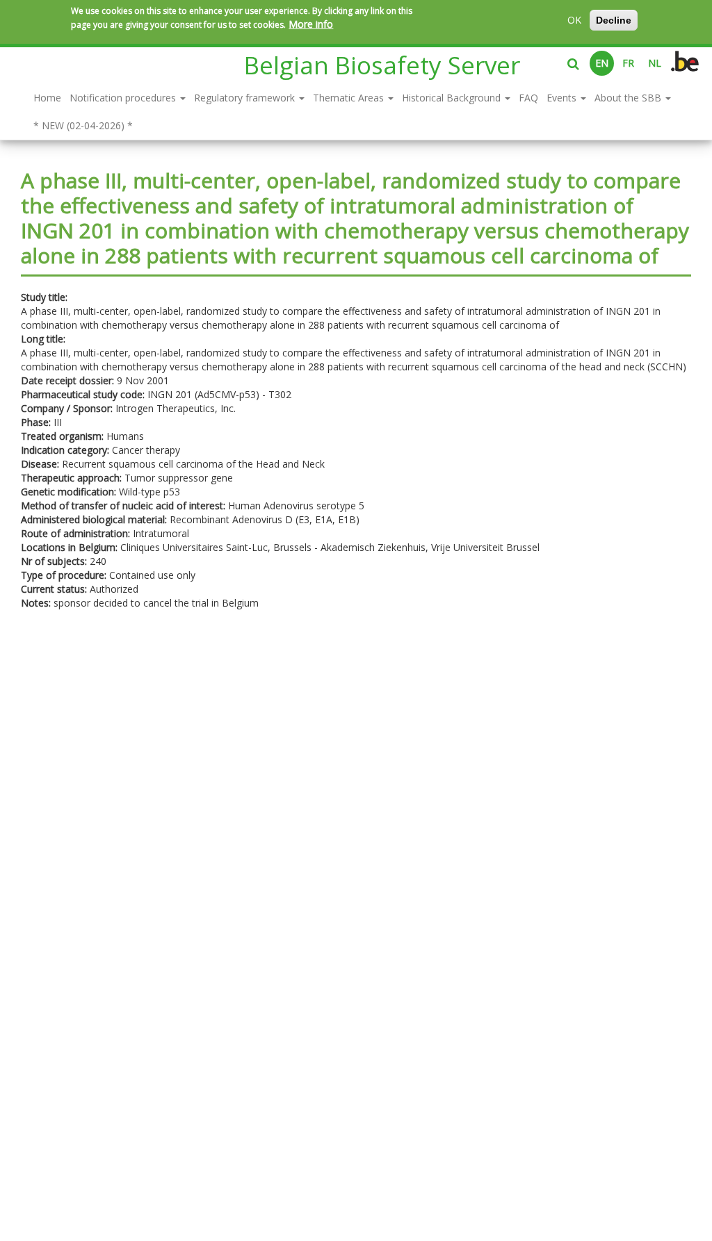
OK (574, 19)
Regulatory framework (246, 97)
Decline (613, 20)
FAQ (528, 97)
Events (563, 97)
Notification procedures (124, 97)
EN (601, 62)
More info (311, 24)
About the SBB (629, 97)
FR (628, 62)
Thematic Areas (350, 97)
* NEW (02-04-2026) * (83, 125)
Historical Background (452, 97)
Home (47, 97)
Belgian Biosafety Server (382, 65)
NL (654, 62)
